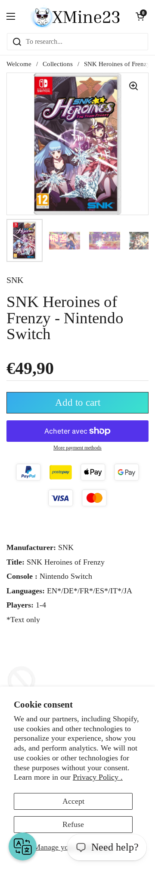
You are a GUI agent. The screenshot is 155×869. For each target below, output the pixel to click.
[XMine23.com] (75, 16)
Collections (58, 64)
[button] (140, 16)
